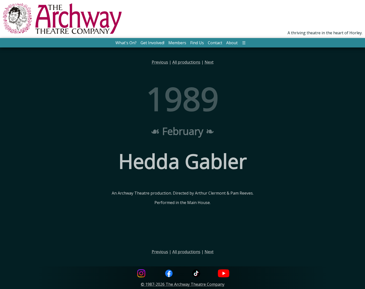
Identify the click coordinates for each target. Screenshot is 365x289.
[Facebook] (169, 274)
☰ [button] (244, 42)
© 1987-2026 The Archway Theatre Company (182, 284)
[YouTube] (224, 274)
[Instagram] (141, 274)
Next (209, 62)
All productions (186, 62)
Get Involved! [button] (152, 42)
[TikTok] (196, 274)
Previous (160, 62)
